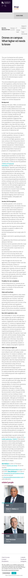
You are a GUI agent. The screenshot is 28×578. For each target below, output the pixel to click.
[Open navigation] (3, 5)
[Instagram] (23, 561)
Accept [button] (13, 573)
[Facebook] (23, 559)
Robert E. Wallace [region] (23, 27)
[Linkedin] (23, 557)
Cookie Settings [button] (6, 573)
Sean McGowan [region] (24, 33)
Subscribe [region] (19, 15)
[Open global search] (5, 5)
